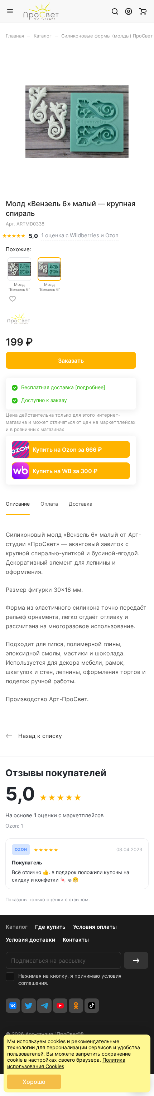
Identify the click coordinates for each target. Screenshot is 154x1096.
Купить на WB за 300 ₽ (65, 471)
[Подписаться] (136, 960)
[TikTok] (92, 1005)
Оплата (49, 504)
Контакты (76, 939)
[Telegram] (44, 1005)
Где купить (50, 926)
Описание (18, 504)
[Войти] (128, 11)
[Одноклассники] (76, 1005)
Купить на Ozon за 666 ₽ (67, 449)
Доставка (80, 504)
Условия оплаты (95, 926)
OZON (21, 849)
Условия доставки (30, 939)
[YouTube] (60, 1005)
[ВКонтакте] (13, 1005)
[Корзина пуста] (142, 11)
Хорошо (34, 1081)
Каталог (17, 926)
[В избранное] (12, 299)
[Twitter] (28, 1005)
